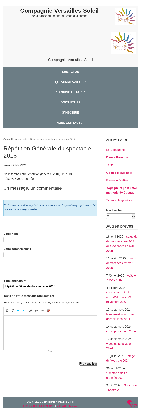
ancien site (21, 138)
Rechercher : (115, 210)
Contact (61, 405)
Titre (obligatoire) (15, 280)
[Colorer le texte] (19, 310)
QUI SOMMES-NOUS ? (70, 82)
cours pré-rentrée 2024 (121, 331)
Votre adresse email (17, 248)
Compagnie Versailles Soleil (59, 10)
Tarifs (109, 165)
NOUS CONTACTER (71, 122)
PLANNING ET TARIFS (70, 92)
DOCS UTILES (71, 102)
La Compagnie (116, 149)
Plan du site (30, 405)
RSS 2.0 (72, 405)
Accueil (7, 138)
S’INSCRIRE (70, 112)
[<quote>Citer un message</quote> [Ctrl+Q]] (36, 310)
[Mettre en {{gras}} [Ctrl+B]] (7, 310)
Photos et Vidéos (117, 180)
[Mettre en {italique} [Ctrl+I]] (13, 310)
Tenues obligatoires (119, 200)
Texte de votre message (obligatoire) (28, 295)
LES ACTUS (70, 71)
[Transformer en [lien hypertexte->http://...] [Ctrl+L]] (30, 310)
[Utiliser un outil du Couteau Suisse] (48, 310)
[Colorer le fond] (25, 310)
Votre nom (10, 233)
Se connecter (47, 405)
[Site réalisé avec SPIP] (132, 404)
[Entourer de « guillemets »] (42, 310)
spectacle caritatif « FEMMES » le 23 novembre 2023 (118, 297)
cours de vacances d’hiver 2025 (121, 263)
